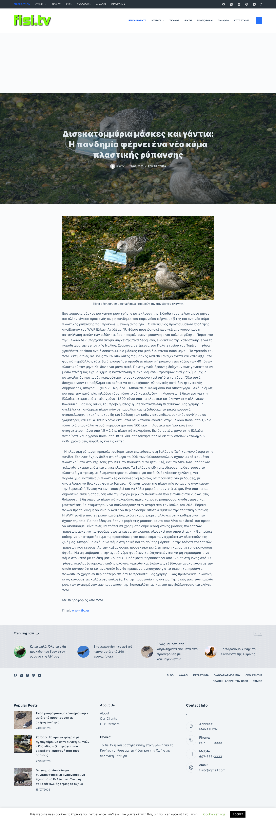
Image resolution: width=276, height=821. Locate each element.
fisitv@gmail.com (212, 770)
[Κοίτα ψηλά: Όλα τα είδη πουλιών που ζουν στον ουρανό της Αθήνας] (20, 652)
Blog (170, 675)
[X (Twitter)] (231, 4)
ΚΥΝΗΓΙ (39, 4)
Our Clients (108, 718)
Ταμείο (257, 681)
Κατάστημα (118, 4)
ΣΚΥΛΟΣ (56, 4)
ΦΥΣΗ (69, 4)
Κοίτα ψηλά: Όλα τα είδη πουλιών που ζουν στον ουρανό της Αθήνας (48, 652)
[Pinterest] (246, 4)
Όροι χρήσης (253, 675)
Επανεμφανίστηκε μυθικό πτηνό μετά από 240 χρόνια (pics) (113, 652)
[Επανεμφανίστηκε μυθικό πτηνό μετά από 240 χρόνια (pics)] (83, 652)
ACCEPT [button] (238, 814)
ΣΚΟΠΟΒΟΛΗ (84, 4)
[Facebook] (223, 4)
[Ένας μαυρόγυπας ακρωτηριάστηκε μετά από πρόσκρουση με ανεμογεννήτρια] (147, 652)
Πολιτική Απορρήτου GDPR (230, 681)
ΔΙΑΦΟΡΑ (101, 4)
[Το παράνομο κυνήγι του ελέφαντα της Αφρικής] (211, 652)
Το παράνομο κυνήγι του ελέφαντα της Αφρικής (239, 651)
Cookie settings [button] (214, 814)
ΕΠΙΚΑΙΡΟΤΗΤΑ (22, 4)
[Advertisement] (138, 63)
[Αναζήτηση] (261, 4)
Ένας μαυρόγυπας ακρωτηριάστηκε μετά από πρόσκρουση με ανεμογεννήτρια (177, 651)
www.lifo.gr (80, 610)
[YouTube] (254, 4)
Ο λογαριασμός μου (227, 675)
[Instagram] (239, 4)
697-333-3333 (210, 743)
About (104, 713)
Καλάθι (183, 675)
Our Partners (109, 724)
